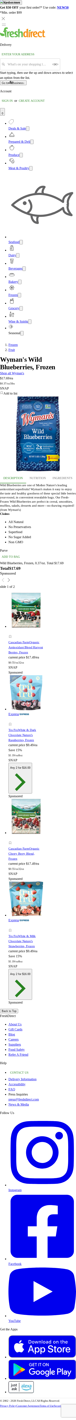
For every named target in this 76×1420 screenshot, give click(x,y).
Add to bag (11, 556)
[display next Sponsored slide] (9, 580)
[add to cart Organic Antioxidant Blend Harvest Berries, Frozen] (11, 632)
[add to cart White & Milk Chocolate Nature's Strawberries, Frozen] (11, 926)
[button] (26, 637)
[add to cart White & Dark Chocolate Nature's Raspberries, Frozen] (11, 719)
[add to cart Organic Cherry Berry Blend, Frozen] (11, 838)
